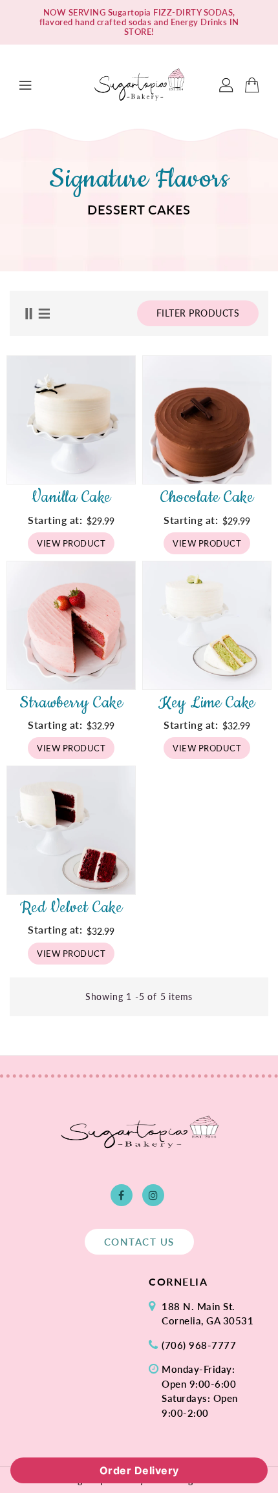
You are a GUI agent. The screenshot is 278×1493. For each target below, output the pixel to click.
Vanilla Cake (71, 497)
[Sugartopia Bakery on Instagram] (153, 1195)
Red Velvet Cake (71, 907)
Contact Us (139, 1242)
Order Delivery (139, 1470)
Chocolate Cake (206, 497)
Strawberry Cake (71, 703)
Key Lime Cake (206, 703)
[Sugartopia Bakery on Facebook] (122, 1195)
